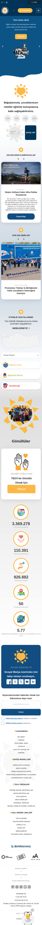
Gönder (21, 712)
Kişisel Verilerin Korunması (21, 881)
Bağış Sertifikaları (21, 793)
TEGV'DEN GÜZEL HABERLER (21, 834)
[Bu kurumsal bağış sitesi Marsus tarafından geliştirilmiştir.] (21, 919)
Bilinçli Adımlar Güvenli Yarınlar (21, 806)
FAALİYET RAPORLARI (21, 749)
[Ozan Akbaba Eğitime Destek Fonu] (21, 173)
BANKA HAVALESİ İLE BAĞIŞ (21, 771)
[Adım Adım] (21, 857)
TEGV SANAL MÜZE (21, 743)
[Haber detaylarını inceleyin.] (21, 261)
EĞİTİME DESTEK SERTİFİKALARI (21, 790)
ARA (35, 2)
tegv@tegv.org (21, 893)
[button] (9, 681)
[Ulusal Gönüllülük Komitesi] (35, 857)
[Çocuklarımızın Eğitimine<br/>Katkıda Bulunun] (28, 918)
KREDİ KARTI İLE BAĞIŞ (21, 765)
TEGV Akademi (21, 818)
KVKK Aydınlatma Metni (14, 718)
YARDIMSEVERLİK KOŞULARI (21, 778)
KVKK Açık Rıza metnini (14, 723)
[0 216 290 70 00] (6, 2)
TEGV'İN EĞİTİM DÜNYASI (21, 821)
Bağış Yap (26, 10)
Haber (17, 285)
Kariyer (21, 753)
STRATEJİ (21, 746)
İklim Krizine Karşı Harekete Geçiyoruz (21, 289)
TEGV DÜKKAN (21, 796)
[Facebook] (12, 886)
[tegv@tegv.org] (2, 2)
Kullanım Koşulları (21, 868)
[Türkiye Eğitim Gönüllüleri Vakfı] (5, 10)
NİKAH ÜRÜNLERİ (21, 799)
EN (14, 10)
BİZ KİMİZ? (21, 737)
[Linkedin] (29, 886)
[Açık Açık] (6, 857)
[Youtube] (25, 886)
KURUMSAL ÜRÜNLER (21, 803)
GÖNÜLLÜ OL (21, 825)
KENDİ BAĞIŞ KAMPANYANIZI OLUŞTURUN (21, 774)
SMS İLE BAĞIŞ (21, 768)
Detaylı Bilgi (21, 216)
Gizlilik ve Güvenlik (21, 874)
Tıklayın (21, 47)
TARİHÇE (21, 740)
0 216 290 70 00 (21, 897)
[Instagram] (16, 886)
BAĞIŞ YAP (21, 828)
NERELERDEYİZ (20, 328)
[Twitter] (21, 886)
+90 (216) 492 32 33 (21, 900)
